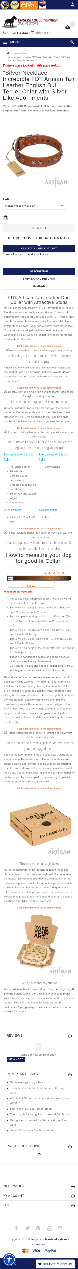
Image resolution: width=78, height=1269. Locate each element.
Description (39, 271)
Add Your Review (38, 254)
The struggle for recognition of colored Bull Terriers (40, 1114)
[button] (71, 42)
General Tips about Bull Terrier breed (32, 1130)
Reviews (39, 285)
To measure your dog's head (27, 1082)
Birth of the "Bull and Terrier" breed (31, 1108)
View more (16, 1059)
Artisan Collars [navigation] (20, 53)
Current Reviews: (13, 254)
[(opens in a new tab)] (39, 350)
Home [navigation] (8, 53)
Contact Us (42, 33)
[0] (67, 29)
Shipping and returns (39, 278)
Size (6, 198)
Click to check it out (39, 248)
